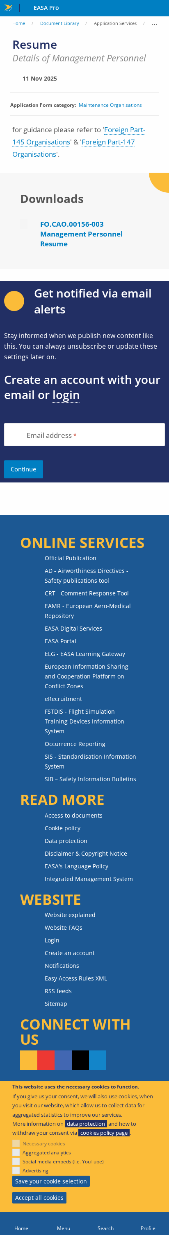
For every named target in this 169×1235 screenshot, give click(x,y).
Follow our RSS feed (28, 1060)
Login (52, 940)
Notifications (62, 965)
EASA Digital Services (73, 628)
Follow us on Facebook (63, 1060)
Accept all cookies (39, 1197)
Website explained (70, 915)
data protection (86, 1123)
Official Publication (70, 558)
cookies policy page (104, 1132)
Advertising (35, 1170)
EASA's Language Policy (76, 866)
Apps (161, 8)
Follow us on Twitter (80, 1060)
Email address (49, 435)
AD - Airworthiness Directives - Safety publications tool (86, 575)
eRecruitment (63, 699)
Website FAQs (63, 927)
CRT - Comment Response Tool (87, 593)
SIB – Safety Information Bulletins (90, 779)
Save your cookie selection (51, 1181)
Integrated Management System (89, 879)
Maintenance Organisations (110, 105)
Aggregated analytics (47, 1152)
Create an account (70, 953)
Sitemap (56, 1003)
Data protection (66, 841)
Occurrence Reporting (75, 744)
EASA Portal (60, 641)
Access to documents (74, 815)
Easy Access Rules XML (76, 978)
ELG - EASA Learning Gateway (85, 654)
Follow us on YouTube (46, 1060)
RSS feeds (58, 991)
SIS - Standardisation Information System (90, 761)
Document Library (59, 23)
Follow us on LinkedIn (97, 1060)
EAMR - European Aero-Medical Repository (88, 611)
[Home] (21, 1223)
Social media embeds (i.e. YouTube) (63, 1161)
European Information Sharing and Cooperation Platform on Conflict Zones (86, 676)
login (66, 394)
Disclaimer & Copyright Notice (86, 853)
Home (18, 23)
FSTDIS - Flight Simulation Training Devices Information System (84, 721)
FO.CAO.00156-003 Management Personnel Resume (81, 233)
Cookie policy (62, 828)
